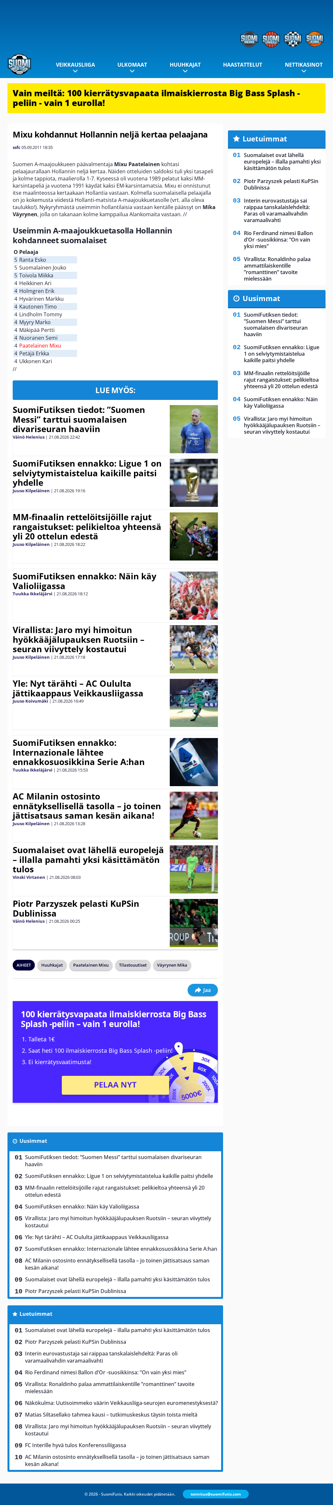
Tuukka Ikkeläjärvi (32, 594)
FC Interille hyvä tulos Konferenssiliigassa (75, 1445)
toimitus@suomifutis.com (216, 1494)
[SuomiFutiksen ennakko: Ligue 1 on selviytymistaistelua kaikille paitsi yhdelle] (194, 483)
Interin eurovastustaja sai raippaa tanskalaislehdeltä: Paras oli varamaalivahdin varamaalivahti (101, 1357)
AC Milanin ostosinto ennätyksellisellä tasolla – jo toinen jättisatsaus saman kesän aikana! (87, 806)
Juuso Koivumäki (30, 701)
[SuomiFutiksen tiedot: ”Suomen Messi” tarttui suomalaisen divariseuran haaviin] (194, 429)
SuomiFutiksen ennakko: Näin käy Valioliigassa (84, 581)
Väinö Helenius (29, 437)
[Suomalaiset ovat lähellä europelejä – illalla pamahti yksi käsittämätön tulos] (194, 869)
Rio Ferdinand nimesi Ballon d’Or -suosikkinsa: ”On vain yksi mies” (105, 1372)
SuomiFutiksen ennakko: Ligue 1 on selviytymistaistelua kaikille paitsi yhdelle (87, 473)
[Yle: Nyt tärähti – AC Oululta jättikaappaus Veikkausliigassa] (194, 703)
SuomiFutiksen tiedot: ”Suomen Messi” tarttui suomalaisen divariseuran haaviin (79, 419)
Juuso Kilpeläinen (31, 491)
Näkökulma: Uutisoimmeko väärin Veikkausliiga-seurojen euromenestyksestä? (121, 1402)
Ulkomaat (132, 64)
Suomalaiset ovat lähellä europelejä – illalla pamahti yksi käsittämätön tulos (88, 859)
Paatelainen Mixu (91, 965)
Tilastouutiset (133, 965)
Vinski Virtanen (29, 877)
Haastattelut (242, 64)
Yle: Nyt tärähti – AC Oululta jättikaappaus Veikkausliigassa (78, 688)
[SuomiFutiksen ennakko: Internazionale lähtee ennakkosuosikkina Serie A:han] (194, 762)
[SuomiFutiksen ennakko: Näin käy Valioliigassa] (194, 596)
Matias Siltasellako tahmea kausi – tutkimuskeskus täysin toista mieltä (111, 1414)
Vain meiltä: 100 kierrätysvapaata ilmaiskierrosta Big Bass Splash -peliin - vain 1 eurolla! (156, 98)
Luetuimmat (36, 1313)
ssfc (16, 147)
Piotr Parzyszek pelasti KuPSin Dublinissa (76, 908)
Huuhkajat (185, 64)
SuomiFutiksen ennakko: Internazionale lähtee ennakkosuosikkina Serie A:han (79, 752)
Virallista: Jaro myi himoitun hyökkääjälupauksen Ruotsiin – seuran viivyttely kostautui (78, 639)
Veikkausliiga (75, 64)
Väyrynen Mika (172, 965)
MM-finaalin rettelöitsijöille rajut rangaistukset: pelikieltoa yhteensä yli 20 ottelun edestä (87, 526)
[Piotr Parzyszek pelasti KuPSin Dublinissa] (194, 923)
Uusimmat (33, 1140)
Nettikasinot (304, 64)
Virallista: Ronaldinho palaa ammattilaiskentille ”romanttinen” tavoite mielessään (109, 1387)
